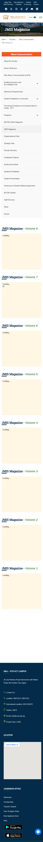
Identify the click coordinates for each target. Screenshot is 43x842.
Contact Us (10, 692)
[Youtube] (32, 9)
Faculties (12, 39)
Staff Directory (8, 4)
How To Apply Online (11, 811)
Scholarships (8, 802)
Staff (35, 2)
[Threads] (21, 9)
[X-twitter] (11, 9)
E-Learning (27, 4)
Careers (36, 4)
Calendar (18, 4)
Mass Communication (26, 39)
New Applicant (18, 2)
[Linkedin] (37, 9)
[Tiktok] (26, 9)
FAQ (5, 821)
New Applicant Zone (11, 816)
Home (4, 39)
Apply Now (7, 2)
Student (28, 2)
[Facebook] (6, 9)
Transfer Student (10, 807)
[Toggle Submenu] (37, 83)
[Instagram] (16, 9)
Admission (8, 797)
